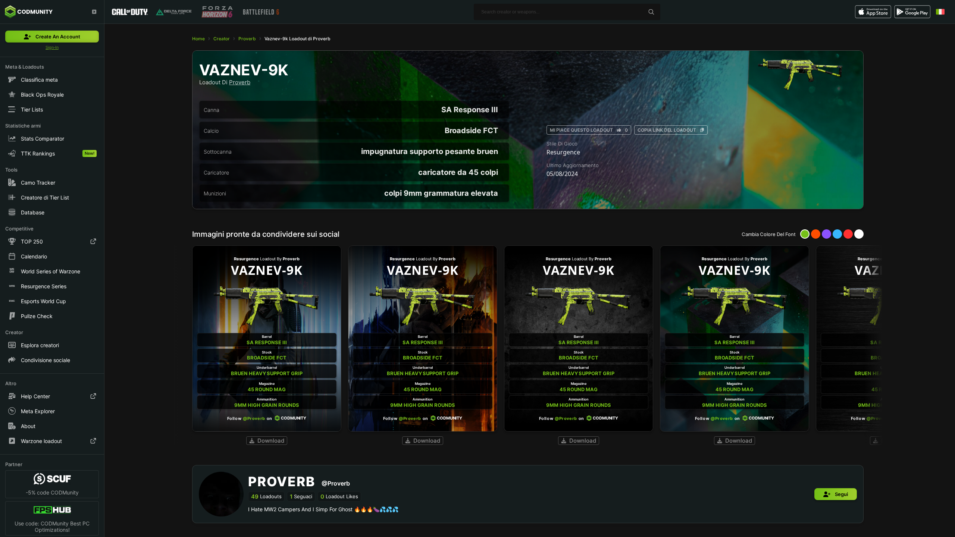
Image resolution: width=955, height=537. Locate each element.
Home (198, 38)
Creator (221, 38)
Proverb (247, 38)
